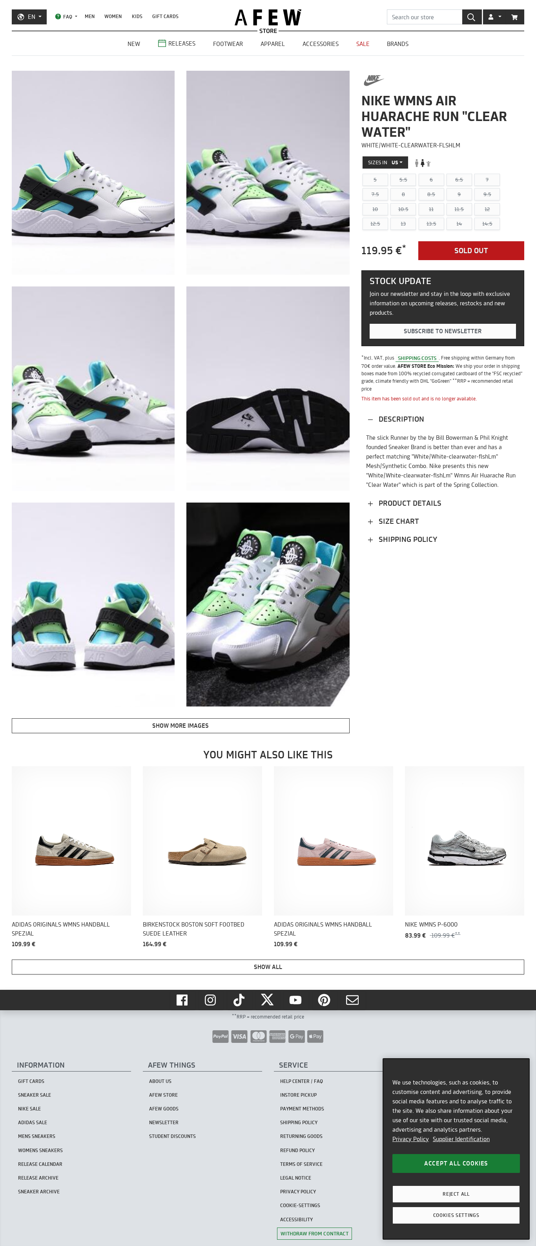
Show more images (180, 725)
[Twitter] (268, 1000)
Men (90, 16)
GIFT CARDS (165, 16)
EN (31, 16)
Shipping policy (407, 539)
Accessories (321, 44)
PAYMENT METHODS (302, 1109)
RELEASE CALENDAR (40, 1164)
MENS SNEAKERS (36, 1136)
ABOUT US (160, 1081)
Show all (268, 967)
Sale (363, 44)
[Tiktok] (240, 1000)
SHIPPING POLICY (298, 1122)
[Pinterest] (325, 1000)
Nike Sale (29, 1109)
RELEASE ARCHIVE (38, 1178)
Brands (397, 44)
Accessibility (296, 1219)
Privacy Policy (410, 1139)
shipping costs (417, 358)
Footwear (228, 44)
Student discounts (172, 1136)
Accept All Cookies (456, 1163)
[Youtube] (296, 1000)
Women (113, 16)
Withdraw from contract (314, 1233)
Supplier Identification (461, 1139)
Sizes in (383, 163)
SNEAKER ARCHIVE (39, 1192)
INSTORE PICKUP (298, 1095)
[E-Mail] (353, 1000)
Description (400, 419)
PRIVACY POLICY (298, 1192)
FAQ (67, 17)
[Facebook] (183, 1000)
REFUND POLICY (297, 1150)
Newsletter (164, 1122)
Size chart (398, 521)
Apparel (273, 44)
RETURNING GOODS (301, 1136)
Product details (409, 503)
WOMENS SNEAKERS (40, 1150)
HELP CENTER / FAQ (301, 1081)
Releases (181, 43)
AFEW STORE (268, 17)
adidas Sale (32, 1122)
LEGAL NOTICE (295, 1178)
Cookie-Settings (300, 1205)
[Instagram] (211, 1000)
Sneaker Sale (34, 1095)
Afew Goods (164, 1109)
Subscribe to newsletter (442, 331)
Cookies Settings (456, 1215)
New (134, 44)
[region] (456, 1149)
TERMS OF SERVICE (301, 1164)
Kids (137, 16)
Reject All (456, 1194)
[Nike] (374, 80)
